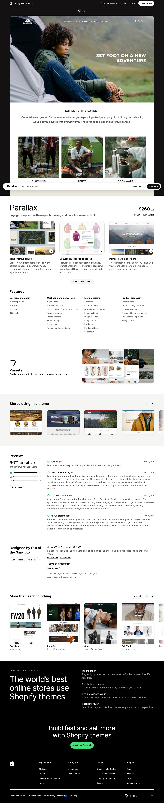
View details (52, 557)
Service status (133, 783)
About (129, 769)
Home (41, 783)
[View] (26, 423)
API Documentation (106, 774)
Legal (129, 778)
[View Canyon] (95, 366)
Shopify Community (106, 778)
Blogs (100, 783)
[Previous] (147, 404)
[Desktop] (79, 11)
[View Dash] (110, 366)
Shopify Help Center (106, 769)
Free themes (74, 774)
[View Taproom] (125, 366)
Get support (17, 560)
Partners (130, 774)
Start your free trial (82, 745)
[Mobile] (85, 11)
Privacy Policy (34, 795)
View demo (138, 186)
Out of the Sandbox (145, 215)
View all (137, 596)
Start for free (146, 3)
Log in (132, 3)
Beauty (42, 774)
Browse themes (108, 3)
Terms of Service (17, 795)
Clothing (43, 769)
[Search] (125, 3)
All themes (32, 560)
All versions (65, 557)
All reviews (17, 487)
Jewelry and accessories (50, 778)
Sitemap (74, 795)
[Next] (152, 404)
